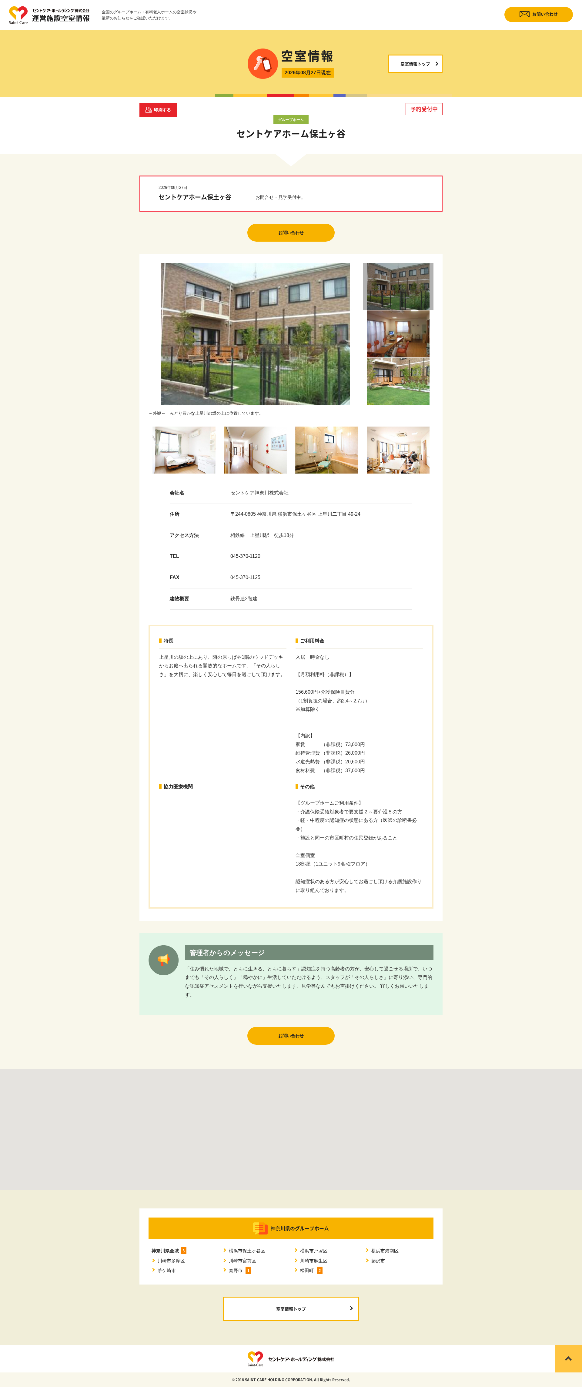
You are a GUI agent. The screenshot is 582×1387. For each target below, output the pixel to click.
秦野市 (239, 1270)
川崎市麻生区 (313, 1260)
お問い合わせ (545, 14)
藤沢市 (378, 1260)
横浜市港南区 (385, 1250)
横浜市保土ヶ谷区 (247, 1250)
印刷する (162, 109)
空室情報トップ (415, 64)
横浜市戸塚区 (313, 1250)
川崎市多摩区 (171, 1260)
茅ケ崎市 (167, 1270)
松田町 (310, 1270)
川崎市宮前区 (242, 1260)
